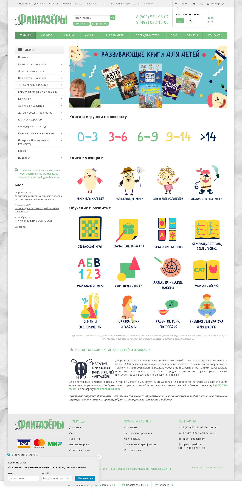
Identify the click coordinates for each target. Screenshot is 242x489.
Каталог (46, 35)
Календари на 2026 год (32, 126)
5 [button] (154, 103)
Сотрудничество (148, 35)
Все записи (20, 226)
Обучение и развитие (31, 105)
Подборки (24, 157)
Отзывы (192, 35)
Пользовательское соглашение (206, 467)
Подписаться (85, 478)
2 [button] (145, 103)
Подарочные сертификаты (125, 3)
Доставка (39, 3)
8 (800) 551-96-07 (152, 16)
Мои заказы (131, 427)
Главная (25, 35)
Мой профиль (132, 438)
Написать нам (81, 23)
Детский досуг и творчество (35, 112)
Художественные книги (32, 64)
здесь (97, 385)
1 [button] (142, 103)
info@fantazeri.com (107, 389)
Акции (89, 35)
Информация (114, 35)
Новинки (68, 35)
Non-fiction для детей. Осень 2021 (33, 220)
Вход (199, 3)
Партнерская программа (138, 433)
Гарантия (75, 438)
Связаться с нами (80, 450)
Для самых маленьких (31, 71)
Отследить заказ (71, 3)
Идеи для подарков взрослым (36, 133)
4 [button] (151, 103)
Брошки (22, 150)
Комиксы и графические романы (37, 92)
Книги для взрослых (30, 119)
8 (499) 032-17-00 (152, 22)
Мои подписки (132, 450)
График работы (99, 23)
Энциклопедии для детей (33, 85)
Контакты (215, 35)
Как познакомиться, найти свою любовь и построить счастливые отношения (39, 197)
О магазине (23, 3)
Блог (174, 35)
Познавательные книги (32, 78)
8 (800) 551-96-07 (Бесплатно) (200, 427)
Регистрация (218, 3)
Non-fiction (24, 98)
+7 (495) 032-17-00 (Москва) (199, 433)
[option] (148, 77)
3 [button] (148, 103)
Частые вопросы (79, 444)
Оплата (53, 3)
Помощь (149, 3)
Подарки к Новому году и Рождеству (33, 142)
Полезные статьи (95, 3)
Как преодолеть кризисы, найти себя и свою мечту (37, 210)
